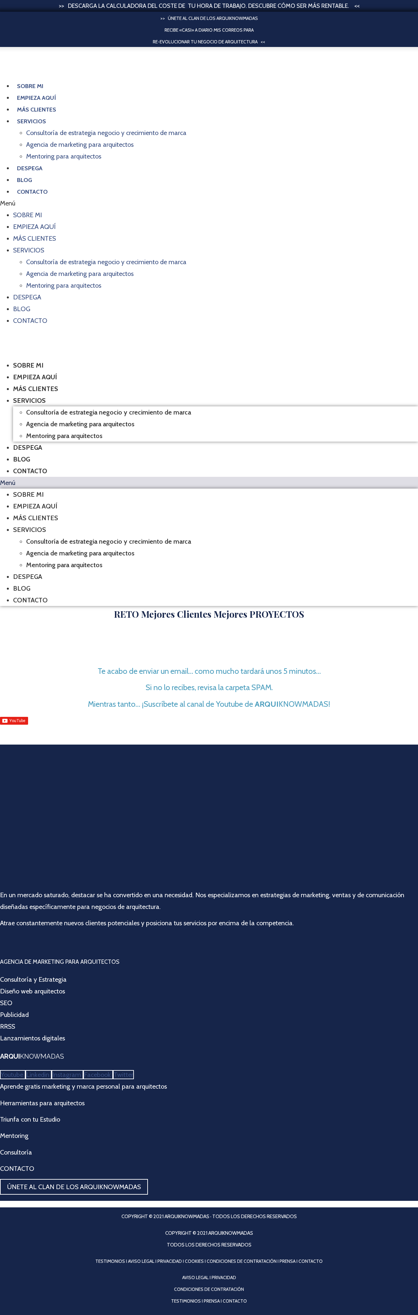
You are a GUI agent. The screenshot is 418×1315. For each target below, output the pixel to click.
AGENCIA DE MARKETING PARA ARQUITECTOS (60, 961)
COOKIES (194, 1261)
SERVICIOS (31, 121)
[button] (209, 203)
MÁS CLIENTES (36, 109)
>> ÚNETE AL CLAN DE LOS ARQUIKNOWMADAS (209, 18)
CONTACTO (17, 1168)
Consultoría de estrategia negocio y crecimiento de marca (106, 133)
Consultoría (16, 1152)
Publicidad (14, 1015)
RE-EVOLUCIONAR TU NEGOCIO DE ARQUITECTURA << (209, 42)
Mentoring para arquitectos (63, 156)
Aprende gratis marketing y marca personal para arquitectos (83, 1086)
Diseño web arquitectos (32, 991)
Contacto (32, 191)
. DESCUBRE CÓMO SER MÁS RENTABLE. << (303, 5)
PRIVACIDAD (169, 1261)
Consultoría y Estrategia (33, 979)
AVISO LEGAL (141, 1261)
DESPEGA (29, 168)
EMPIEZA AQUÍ (36, 97)
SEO (6, 1003)
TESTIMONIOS (110, 1261)
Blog (24, 180)
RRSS (7, 1026)
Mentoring (14, 1136)
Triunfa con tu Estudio (30, 1119)
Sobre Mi (30, 86)
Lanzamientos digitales (32, 1038)
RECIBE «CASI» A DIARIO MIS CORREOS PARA (209, 30)
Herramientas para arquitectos (42, 1103)
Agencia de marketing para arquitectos (80, 144)
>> (63, 5)
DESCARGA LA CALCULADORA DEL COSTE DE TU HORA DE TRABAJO (157, 5)
